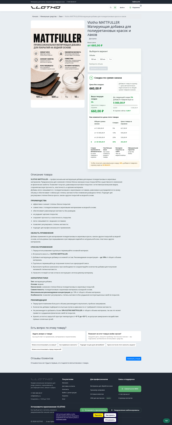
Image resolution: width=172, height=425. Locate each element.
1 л (110, 59)
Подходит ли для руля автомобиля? (92, 345)
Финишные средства (48, 16)
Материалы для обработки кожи (101, 386)
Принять (98, 415)
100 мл (93, 59)
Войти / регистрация (69, 393)
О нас (48, 421)
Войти (122, 7)
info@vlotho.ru (36, 396)
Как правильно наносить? (68, 345)
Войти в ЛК (136, 2)
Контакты (65, 389)
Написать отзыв (133, 359)
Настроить (110, 415)
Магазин (65, 383)
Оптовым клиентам (97, 394)
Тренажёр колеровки (97, 390)
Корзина (65, 396)
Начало (35, 16)
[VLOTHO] (42, 379)
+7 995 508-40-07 (36, 393)
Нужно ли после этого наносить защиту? (121, 345)
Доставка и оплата (68, 386)
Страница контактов (125, 398)
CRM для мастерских (100, 398)
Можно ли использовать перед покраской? (46, 349)
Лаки (61, 16)
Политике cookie (61, 419)
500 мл (102, 59)
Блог (63, 399)
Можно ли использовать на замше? (44, 345)
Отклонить (110, 420)
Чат (166, 421)
